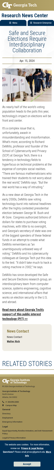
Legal (5, 426)
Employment (7, 418)
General (6, 409)
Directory (6, 414)
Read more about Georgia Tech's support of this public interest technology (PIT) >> (23, 314)
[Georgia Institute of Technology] (27, 5)
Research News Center (25, 16)
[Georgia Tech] (16, 380)
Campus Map (11, 405)
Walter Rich (13, 341)
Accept (27, 464)
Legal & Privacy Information (14, 438)
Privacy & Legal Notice (32, 448)
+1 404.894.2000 (12, 402)
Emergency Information (12, 422)
